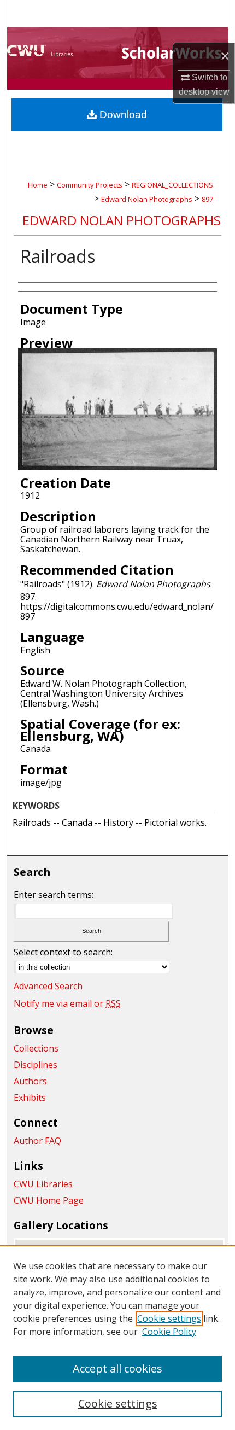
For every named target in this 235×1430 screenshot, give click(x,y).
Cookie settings (169, 1318)
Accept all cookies (117, 1368)
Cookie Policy (169, 1332)
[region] (117, 1337)
